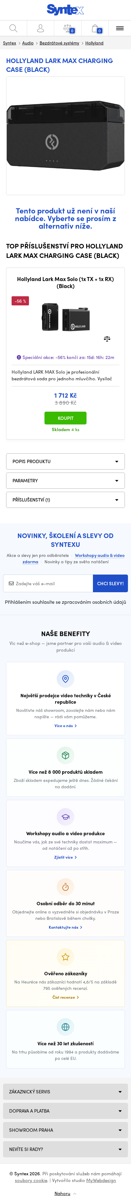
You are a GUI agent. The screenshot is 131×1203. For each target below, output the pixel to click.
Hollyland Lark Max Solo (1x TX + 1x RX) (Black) (65, 282)
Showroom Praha (31, 1130)
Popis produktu (31, 461)
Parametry (25, 480)
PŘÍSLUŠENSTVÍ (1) (31, 499)
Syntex (9, 43)
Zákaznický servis (29, 1091)
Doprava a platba (29, 1110)
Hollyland (94, 43)
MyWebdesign (101, 1180)
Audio (28, 43)
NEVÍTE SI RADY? (26, 1149)
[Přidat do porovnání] (107, 338)
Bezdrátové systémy (59, 43)
